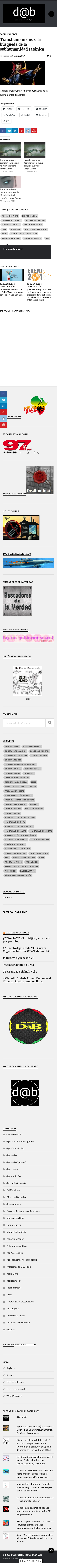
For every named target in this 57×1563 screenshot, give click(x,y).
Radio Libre (11, 871)
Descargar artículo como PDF (14, 209)
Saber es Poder (9, 34)
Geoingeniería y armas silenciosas (23, 1211)
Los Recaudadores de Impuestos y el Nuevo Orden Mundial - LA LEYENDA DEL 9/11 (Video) (35, 1460)
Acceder (10, 1375)
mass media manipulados (17, 849)
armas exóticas (10, 216)
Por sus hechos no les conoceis (21, 1259)
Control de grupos (11, 220)
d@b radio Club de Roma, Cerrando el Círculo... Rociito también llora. (27, 980)
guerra (34, 804)
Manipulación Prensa (16, 840)
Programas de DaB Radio (18, 1266)
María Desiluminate (15, 844)
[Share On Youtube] (34, 130)
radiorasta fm (27, 871)
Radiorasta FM (13, 1280)
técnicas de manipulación (18, 875)
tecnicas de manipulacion (24, 234)
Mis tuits (7, 897)
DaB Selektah (13, 1190)
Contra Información (15, 751)
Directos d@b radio (16, 1197)
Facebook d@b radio (15, 912)
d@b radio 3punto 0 (16, 1162)
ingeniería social (11, 225)
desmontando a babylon (26, 1555)
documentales (13, 1204)
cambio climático (32, 747)
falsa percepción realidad (18, 795)
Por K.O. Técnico (14, 1252)
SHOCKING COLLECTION (20, 1301)
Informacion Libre (15, 1217)
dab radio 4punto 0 (16, 1183)
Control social (13, 769)
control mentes (13, 760)
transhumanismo (33, 238)
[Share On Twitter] (9, 130)
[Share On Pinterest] (21, 130)
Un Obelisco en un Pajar (18, 1322)
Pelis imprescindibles (16, 1245)
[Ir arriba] (51, 1550)
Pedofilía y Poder (15, 1238)
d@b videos (12, 1169)
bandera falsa (12, 747)
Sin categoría (12, 1308)
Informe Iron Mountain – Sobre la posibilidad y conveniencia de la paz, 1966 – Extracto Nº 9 (34, 1487)
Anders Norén (18, 1559)
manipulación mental (41, 831)
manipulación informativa (19, 826)
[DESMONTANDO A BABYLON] (24, 22)
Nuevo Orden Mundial (36, 229)
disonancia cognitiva (16, 782)
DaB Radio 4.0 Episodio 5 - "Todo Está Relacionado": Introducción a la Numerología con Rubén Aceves (35, 1473)
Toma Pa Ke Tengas (15, 1315)
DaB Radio (29, 773)
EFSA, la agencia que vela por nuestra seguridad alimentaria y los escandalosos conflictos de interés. (35, 1524)
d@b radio (11, 1155)
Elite (33, 782)
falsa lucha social (14, 791)
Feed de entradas (15, 1381)
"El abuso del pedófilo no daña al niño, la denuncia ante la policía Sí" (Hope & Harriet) (34, 1511)
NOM (4, 229)
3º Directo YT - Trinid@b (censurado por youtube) (26, 940)
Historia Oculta (13, 809)
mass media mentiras (15, 853)
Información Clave (35, 220)
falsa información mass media (20, 787)
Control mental (39, 755)
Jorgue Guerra (13, 1224)
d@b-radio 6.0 (13, 1176)
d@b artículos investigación (20, 1141)
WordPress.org (14, 1395)
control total (12, 773)
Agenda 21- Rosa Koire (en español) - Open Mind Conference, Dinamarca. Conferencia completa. (35, 1429)
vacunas (10, 1329)
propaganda (32, 862)
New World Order (33, 225)
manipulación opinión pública (20, 835)
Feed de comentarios (16, 1389)
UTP (47, 238)
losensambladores (13, 249)
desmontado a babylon (17, 778)
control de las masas (16, 755)
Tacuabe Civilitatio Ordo (18, 965)
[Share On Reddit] (28, 130)
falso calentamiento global (19, 800)
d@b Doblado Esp (15, 1148)
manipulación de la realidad (20, 818)
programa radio (13, 862)
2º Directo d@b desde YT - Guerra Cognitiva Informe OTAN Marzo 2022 (27, 950)
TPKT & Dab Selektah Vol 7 (20, 971)
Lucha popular (12, 813)
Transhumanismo (11, 238)
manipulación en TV (15, 822)
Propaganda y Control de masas (21, 866)
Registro (10, 1368)
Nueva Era (16, 229)
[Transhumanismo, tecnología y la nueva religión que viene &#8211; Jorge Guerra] (10, 150)
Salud (9, 1294)
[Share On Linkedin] (15, 130)
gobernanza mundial (16, 804)
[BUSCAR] (49, 722)
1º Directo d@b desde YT (18, 958)
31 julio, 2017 (18, 56)
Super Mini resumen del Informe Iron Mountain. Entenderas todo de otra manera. (35, 1538)
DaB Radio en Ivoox (17, 933)
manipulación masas (15, 831)
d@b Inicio (22, 1416)
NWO (4, 234)
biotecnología (30, 216)
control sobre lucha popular (20, 764)
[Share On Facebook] (3, 130)
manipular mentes (40, 840)
